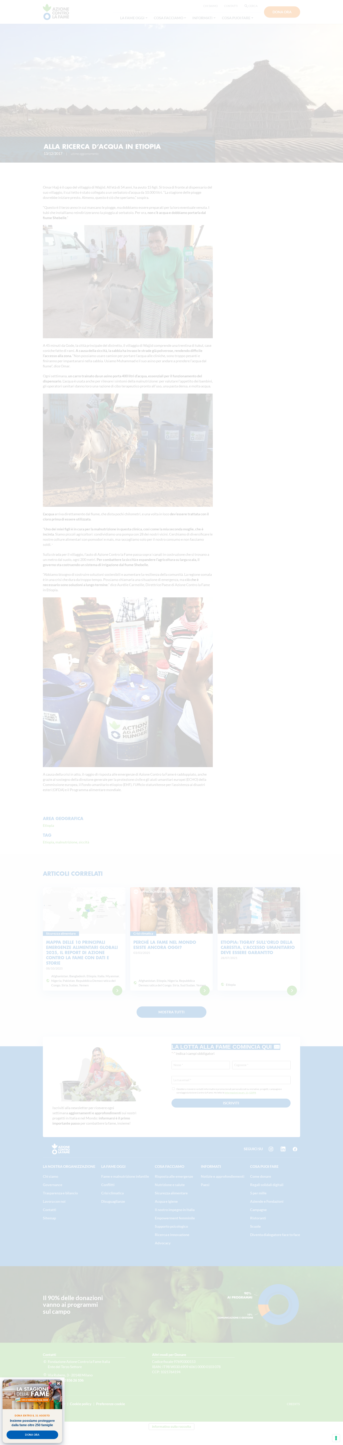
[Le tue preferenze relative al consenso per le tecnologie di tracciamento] (336, 1438)
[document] (171, 722)
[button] (59, 1383)
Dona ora (32, 1434)
